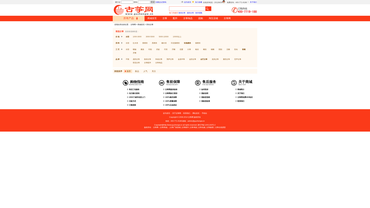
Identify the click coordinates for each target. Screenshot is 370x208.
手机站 (204, 113)
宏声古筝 (237, 59)
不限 (127, 59)
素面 (142, 49)
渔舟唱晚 (198, 13)
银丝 (197, 49)
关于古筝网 (176, 113)
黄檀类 (145, 43)
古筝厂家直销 (175, 127)
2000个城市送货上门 (137, 97)
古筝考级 (193, 127)
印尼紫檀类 (175, 43)
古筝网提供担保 (171, 89)
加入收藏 (198, 2)
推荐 (129, 71)
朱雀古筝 (158, 59)
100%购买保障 (171, 97)
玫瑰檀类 (187, 43)
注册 (157, 2)
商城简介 (240, 89)
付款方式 (132, 101)
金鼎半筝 (181, 59)
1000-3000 (137, 37)
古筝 (164, 18)
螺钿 (134, 49)
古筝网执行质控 (171, 93)
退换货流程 (205, 97)
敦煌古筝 (181, 13)
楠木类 (164, 43)
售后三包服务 (134, 89)
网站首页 (196, 113)
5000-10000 (164, 37)
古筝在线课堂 (220, 127)
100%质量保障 (171, 101)
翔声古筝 (170, 59)
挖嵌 (158, 49)
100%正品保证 (171, 105)
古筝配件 (147, 63)
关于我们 (253, 2)
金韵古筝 (192, 59)
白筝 (189, 49)
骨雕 (244, 49)
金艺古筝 (203, 59)
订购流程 (132, 105)
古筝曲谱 (210, 127)
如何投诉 (204, 89)
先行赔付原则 (134, 93)
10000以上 (177, 37)
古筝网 (227, 18)
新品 (137, 71)
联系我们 (240, 101)
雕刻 (205, 49)
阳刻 (220, 49)
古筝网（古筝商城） (161, 127)
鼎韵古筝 (190, 13)
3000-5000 (150, 37)
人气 (145, 71)
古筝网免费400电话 (245, 97)
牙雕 (134, 53)
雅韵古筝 (226, 59)
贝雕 (228, 49)
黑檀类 (154, 43)
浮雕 (173, 49)
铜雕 (212, 49)
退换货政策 (205, 101)
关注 (154, 71)
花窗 (181, 49)
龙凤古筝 (215, 59)
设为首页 (187, 2)
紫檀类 (197, 43)
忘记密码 (162, 2)
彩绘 (236, 49)
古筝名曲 (201, 127)
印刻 (150, 49)
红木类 (135, 43)
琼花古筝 (136, 63)
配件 (175, 18)
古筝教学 (185, 127)
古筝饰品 (188, 18)
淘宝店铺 (213, 18)
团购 (200, 18)
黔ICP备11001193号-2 (206, 125)
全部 (127, 37)
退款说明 (204, 93)
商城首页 (152, 18)
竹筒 (166, 49)
